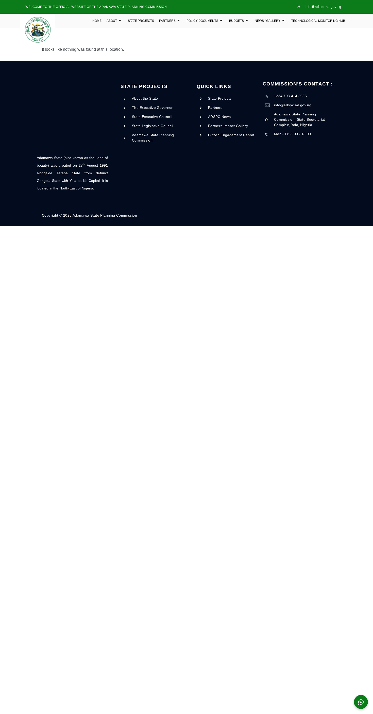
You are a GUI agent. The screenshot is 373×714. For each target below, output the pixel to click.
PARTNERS (167, 21)
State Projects (141, 21)
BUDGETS (236, 21)
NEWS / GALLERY (267, 21)
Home (96, 21)
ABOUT (112, 21)
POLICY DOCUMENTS (202, 21)
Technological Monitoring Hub (318, 21)
